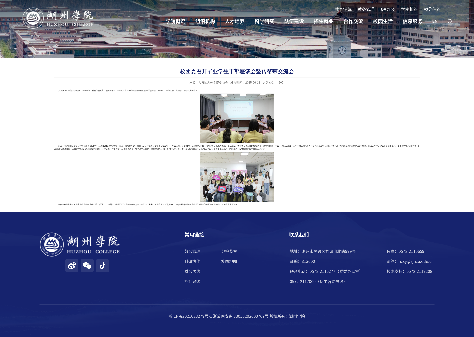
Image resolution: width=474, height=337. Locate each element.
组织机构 (205, 21)
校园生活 (383, 21)
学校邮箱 (409, 9)
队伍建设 (294, 21)
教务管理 (366, 9)
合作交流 (353, 21)
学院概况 (175, 21)
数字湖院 (343, 9)
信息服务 (412, 21)
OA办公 (388, 9)
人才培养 (235, 21)
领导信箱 (432, 9)
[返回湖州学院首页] (58, 8)
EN (435, 21)
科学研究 (264, 21)
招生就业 (324, 21)
